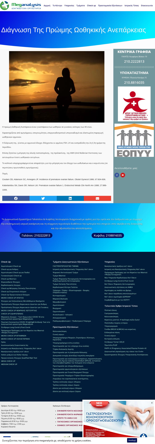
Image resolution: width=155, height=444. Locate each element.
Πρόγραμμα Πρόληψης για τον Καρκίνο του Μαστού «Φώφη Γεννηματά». (22, 331)
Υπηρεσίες (69, 5)
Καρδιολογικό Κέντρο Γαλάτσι (65, 287)
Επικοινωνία (147, 5)
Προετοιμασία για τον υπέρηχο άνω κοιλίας (71, 346)
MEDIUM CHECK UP (9, 364)
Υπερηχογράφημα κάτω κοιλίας (66, 343)
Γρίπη (3, 342)
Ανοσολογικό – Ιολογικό (63, 315)
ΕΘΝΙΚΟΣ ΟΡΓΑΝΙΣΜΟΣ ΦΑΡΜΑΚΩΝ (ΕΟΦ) (76, 425)
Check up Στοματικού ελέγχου (13, 291)
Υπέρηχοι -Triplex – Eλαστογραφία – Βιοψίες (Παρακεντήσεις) (71, 291)
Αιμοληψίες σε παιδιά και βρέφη (118, 290)
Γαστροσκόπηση (111, 313)
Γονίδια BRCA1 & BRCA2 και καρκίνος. (120, 329)
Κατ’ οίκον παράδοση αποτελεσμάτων (120, 293)
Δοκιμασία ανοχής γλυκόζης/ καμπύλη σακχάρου (73, 355)
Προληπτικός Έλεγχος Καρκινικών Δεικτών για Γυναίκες (24, 307)
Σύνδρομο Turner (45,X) (114, 342)
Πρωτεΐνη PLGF (111, 345)
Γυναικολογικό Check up (11, 276)
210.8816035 (134, 82)
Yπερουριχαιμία (111, 326)
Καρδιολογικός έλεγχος (10, 285)
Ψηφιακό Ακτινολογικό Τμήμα (65, 272)
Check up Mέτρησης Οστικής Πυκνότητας (18, 288)
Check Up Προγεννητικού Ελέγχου (15, 295)
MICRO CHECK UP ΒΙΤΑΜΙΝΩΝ (13, 336)
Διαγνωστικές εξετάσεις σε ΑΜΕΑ (119, 287)
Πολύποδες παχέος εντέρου (116, 323)
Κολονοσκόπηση (59, 331)
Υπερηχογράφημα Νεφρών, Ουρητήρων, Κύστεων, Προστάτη (74, 339)
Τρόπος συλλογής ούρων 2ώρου (66, 385)
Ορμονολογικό (59, 311)
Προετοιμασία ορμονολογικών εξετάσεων (70, 369)
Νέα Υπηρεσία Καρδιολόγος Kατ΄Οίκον (120, 278)
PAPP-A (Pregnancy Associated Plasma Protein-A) (125, 348)
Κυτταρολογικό (59, 296)
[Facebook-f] (116, 175)
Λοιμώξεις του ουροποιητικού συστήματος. (71, 379)
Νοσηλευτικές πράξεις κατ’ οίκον (15, 352)
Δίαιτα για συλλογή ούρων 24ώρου (67, 388)
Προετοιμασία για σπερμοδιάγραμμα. (68, 366)
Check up (91, 5)
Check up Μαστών (8, 279)
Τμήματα (80, 5)
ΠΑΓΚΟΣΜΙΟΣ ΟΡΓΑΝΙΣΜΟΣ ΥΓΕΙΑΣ (73, 422)
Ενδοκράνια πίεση (112, 332)
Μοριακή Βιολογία (60, 299)
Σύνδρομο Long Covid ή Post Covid (15, 327)
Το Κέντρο (57, 5)
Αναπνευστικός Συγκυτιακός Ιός (14, 345)
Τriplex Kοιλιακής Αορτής (63, 349)
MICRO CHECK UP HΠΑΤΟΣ (12, 298)
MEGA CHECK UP (8, 361)
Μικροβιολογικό (59, 302)
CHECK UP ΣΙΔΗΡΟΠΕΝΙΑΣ (12, 314)
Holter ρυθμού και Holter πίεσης (14, 355)
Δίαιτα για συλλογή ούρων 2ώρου (67, 391)
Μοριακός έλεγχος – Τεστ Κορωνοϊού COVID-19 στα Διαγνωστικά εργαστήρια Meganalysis (22, 318)
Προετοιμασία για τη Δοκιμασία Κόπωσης (70, 352)
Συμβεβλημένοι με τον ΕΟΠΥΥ (117, 300)
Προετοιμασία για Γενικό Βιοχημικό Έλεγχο (71, 372)
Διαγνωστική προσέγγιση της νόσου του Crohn (124, 351)
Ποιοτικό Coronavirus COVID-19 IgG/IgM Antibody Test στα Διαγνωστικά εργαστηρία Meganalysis (25, 323)
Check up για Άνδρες (9, 269)
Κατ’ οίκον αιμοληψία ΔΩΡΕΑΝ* (118, 297)
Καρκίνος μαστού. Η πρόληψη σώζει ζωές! (122, 320)
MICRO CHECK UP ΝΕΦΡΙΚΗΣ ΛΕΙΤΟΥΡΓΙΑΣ (19, 310)
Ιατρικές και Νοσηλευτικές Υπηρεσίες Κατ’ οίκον (21, 348)
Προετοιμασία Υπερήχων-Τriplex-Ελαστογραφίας (73, 375)
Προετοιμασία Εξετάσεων (110, 5)
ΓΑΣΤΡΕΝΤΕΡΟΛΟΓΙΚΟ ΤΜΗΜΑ (66, 266)
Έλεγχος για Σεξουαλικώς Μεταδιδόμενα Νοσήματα (22, 301)
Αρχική (47, 5)
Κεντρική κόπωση (112, 339)
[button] (16, 198)
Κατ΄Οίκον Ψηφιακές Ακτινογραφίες (120, 284)
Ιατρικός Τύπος (132, 5)
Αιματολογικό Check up (11, 266)
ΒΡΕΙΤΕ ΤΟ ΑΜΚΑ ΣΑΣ (67, 418)
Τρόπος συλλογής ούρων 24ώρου (67, 382)
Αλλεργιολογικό (59, 318)
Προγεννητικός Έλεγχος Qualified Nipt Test (19, 358)
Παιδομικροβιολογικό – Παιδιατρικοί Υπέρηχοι (72, 321)
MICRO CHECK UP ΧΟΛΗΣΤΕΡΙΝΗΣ (15, 339)
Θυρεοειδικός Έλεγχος (10, 282)
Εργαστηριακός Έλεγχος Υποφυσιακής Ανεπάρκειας (126, 355)
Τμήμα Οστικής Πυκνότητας (64, 284)
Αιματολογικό (58, 305)
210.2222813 (134, 61)
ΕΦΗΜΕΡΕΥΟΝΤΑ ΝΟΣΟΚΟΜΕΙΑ (71, 411)
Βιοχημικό (57, 308)
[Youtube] (122, 175)
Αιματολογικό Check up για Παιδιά (15, 272)
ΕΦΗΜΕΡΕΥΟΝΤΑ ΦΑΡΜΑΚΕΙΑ (71, 414)
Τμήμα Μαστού (59, 276)
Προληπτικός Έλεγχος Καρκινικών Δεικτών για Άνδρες (24, 304)
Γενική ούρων (58, 334)
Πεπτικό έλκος (111, 310)
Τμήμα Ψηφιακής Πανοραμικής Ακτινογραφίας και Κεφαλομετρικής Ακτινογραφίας (74, 280)
